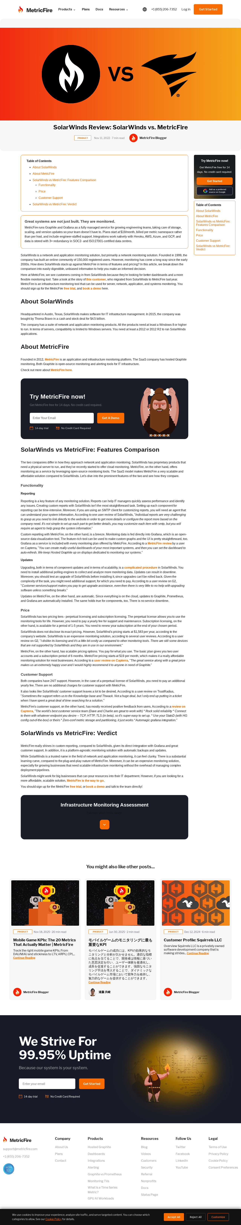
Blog (144, 1147)
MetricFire (52, 359)
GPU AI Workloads (101, 1198)
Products (65, 9)
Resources (117, 9)
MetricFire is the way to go (85, 780)
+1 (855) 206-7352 (164, 9)
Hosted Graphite (99, 1147)
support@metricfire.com (20, 1149)
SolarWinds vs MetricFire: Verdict (54, 204)
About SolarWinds (45, 167)
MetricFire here (61, 370)
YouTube (182, 1167)
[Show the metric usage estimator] (104, 824)
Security (147, 1167)
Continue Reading (24, 957)
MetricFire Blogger (36, 992)
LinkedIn (182, 1160)
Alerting (93, 1167)
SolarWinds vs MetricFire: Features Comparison (64, 180)
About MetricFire (43, 173)
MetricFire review (160, 543)
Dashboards (96, 1154)
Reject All (196, 1217)
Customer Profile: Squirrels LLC (193, 940)
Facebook (183, 1154)
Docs (99, 9)
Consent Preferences (223, 1167)
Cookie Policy (218, 1160)
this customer (96, 279)
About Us (61, 1147)
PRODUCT (83, 138)
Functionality (47, 185)
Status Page (149, 1194)
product (23, 931)
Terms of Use (218, 1147)
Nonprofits (148, 1181)
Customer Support (51, 197)
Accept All (174, 1217)
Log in (186, 9)
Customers (148, 1160)
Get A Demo (110, 418)
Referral (146, 1174)
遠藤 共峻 (105, 992)
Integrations (96, 1160)
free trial (69, 288)
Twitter (181, 1147)
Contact (60, 1160)
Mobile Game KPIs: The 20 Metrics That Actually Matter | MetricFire (44, 942)
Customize (218, 1217)
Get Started (208, 9)
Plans (59, 1154)
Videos (146, 1154)
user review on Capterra (111, 660)
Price (42, 191)
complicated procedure (140, 567)
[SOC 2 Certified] (20, 1169)
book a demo (92, 288)
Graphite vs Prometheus (105, 1174)
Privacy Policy (218, 1154)
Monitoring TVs (98, 1181)
